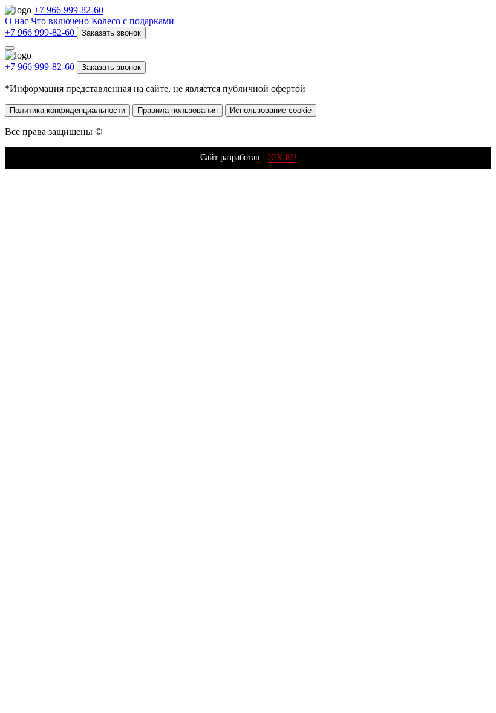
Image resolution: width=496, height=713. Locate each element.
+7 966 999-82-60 (68, 10)
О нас (16, 21)
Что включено (60, 21)
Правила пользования (177, 110)
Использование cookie (271, 110)
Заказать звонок (111, 32)
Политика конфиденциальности (67, 110)
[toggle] (10, 48)
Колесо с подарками (132, 21)
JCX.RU (282, 157)
